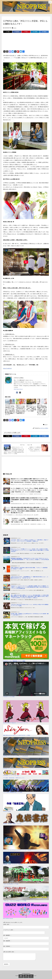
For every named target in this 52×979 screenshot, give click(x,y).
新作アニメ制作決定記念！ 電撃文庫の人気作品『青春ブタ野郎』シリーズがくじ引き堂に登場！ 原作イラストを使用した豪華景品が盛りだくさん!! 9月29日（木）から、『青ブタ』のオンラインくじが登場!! (42, 410)
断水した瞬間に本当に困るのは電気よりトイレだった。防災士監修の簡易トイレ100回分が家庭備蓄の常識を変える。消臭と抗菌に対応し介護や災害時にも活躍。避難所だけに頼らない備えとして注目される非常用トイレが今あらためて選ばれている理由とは (30, 596)
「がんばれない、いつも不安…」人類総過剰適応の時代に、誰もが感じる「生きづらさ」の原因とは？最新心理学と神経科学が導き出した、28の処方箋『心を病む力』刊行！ (29, 520)
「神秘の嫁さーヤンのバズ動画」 (19, 661)
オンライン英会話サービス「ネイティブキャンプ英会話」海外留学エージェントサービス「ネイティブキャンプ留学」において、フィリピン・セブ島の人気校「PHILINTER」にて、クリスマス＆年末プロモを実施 (29, 490)
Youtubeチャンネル (7, 661)
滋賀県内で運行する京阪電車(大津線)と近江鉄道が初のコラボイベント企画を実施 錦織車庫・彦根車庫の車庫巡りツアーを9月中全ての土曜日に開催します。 (29, 499)
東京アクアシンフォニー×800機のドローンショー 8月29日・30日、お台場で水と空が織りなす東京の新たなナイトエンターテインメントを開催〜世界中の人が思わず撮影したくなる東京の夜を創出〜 (30, 550)
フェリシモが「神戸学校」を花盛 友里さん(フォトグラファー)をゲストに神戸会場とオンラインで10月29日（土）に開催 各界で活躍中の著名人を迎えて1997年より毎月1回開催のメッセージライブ (10, 410)
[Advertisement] (26, 42)
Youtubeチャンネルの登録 (8, 696)
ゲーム (35, 403)
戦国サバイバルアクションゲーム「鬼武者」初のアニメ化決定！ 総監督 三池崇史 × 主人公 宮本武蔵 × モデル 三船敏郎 (31, 408)
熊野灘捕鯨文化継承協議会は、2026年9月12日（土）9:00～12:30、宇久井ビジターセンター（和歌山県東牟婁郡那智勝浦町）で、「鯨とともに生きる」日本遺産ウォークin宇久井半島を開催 (30, 559)
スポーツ (23, 403)
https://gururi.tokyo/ (18, 389)
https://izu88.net (7, 368)
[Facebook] (17, 392)
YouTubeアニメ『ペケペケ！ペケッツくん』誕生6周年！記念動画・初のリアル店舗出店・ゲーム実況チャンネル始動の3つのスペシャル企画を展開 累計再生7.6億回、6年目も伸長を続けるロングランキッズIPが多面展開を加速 (30, 587)
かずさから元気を (44, 428)
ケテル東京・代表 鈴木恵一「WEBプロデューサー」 (14, 777)
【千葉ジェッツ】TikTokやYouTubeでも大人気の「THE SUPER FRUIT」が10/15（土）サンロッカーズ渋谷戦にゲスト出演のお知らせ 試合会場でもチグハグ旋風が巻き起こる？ (20, 410)
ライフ (14, 27)
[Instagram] (20, 392)
